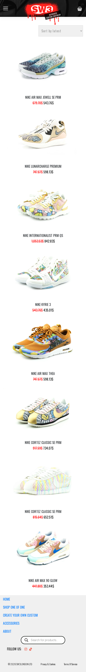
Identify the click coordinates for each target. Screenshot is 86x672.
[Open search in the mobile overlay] (43, 640)
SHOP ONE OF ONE (14, 607)
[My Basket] (80, 8)
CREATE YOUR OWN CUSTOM (20, 615)
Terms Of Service (70, 664)
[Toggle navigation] (5, 8)
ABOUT (7, 631)
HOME (6, 599)
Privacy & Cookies (48, 664)
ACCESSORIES (11, 623)
